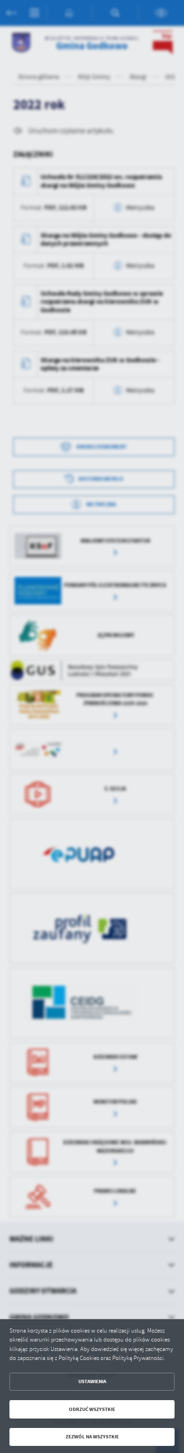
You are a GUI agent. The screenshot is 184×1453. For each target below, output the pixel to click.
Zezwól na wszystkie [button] (92, 1436)
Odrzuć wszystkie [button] (92, 1409)
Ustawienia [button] (92, 1381)
